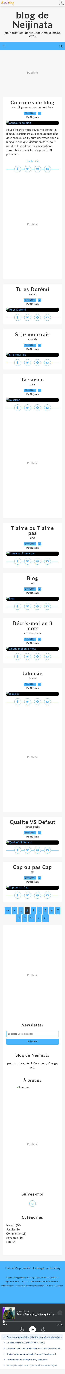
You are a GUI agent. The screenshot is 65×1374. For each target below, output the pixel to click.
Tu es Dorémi (32, 289)
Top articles (42, 1278)
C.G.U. (25, 1282)
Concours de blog (32, 102)
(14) (11, 1242)
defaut (28, 827)
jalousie (32, 678)
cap (32, 872)
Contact (53, 1278)
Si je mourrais (32, 334)
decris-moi (29, 633)
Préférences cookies (55, 1286)
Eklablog (55, 1268)
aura (14, 107)
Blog (32, 578)
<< (7, 910)
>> (45, 918)
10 (31, 918)
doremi (32, 294)
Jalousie (32, 673)
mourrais (32, 339)
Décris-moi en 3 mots (32, 626)
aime (32, 538)
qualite (36, 827)
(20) (13, 1225)
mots (38, 633)
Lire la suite (32, 161)
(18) (16, 1233)
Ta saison (32, 379)
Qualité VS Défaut (33, 822)
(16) (15, 1237)
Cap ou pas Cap (32, 867)
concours (36, 107)
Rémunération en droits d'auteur (44, 1282)
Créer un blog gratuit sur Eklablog (20, 1278)
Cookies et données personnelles (30, 1286)
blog (20, 107)
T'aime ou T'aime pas (32, 531)
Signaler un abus (12, 1282)
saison (32, 384)
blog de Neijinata (32, 20)
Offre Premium (7, 1286)
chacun (27, 107)
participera (47, 107)
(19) (13, 1229)
